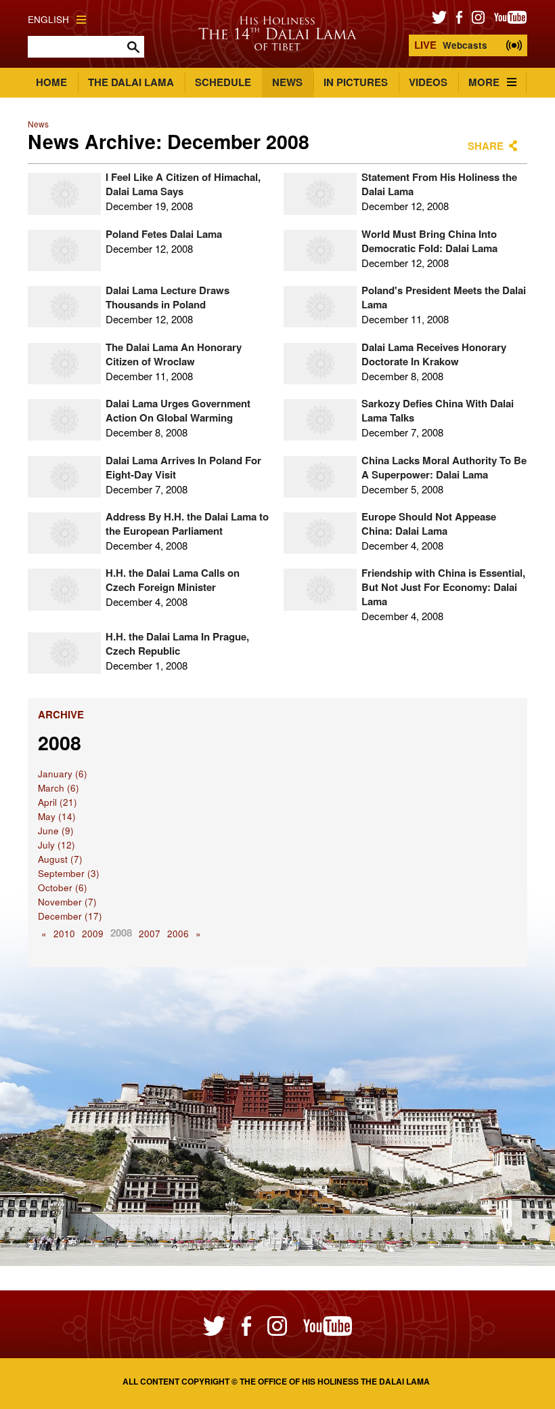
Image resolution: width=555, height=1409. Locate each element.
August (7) (60, 859)
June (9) (56, 830)
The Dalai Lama (131, 82)
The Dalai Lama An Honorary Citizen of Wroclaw (174, 354)
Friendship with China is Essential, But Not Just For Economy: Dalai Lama (443, 587)
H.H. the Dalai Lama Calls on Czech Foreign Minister (173, 579)
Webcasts (450, 44)
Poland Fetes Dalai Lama (164, 233)
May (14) (57, 816)
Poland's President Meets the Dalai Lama (443, 297)
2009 (93, 933)
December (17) (70, 916)
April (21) (57, 802)
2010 (64, 933)
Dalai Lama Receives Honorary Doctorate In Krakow (433, 354)
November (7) (67, 901)
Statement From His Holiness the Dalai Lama (439, 184)
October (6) (62, 887)
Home (51, 82)
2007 (149, 933)
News (287, 82)
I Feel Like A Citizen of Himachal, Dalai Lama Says (183, 184)
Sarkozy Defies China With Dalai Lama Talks (437, 410)
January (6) (62, 773)
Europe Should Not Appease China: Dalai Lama (428, 523)
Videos (428, 82)
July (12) (56, 844)
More (484, 82)
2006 (178, 933)
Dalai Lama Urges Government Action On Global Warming (178, 410)
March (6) (58, 787)
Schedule (223, 82)
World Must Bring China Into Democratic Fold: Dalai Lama (429, 241)
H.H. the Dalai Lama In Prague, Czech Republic (177, 643)
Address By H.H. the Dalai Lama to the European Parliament (187, 523)
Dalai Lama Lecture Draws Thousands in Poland (167, 297)
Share (486, 145)
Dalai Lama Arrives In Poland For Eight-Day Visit (183, 467)
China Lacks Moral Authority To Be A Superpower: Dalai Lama (444, 467)
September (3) (68, 873)
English (48, 19)
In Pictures (356, 82)
